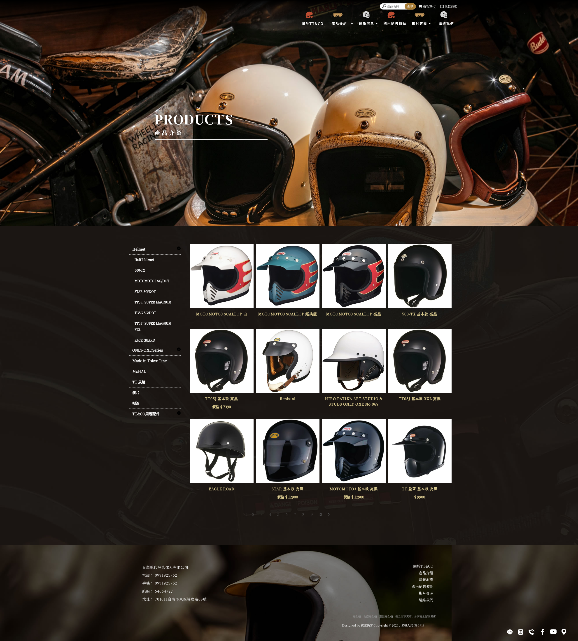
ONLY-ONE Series (147, 350)
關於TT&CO (423, 566)
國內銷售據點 (422, 586)
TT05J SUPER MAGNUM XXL (153, 326)
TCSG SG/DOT (145, 312)
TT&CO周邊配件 (146, 413)
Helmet (138, 249)
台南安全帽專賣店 (425, 616)
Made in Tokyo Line (149, 360)
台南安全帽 (370, 616)
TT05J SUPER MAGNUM (153, 302)
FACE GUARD (145, 340)
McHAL (139, 371)
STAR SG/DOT (145, 291)
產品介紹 (426, 572)
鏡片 (136, 392)
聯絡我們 (426, 600)
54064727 (164, 591)
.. (400, 625)
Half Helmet (144, 259)
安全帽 (357, 616)
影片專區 (426, 593)
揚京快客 (367, 625)
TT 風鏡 (138, 382)
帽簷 (136, 403)
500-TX (140, 270)
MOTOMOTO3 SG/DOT (152, 281)
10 (320, 514)
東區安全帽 (386, 616)
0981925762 (166, 575)
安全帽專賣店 (403, 616)
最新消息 (426, 579)
